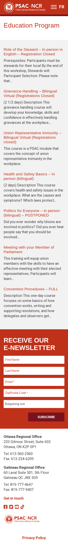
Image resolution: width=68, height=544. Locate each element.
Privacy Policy (34, 538)
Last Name (12, 369)
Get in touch (14, 498)
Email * (10, 380)
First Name (12, 358)
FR (61, 6)
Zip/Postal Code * (16, 391)
